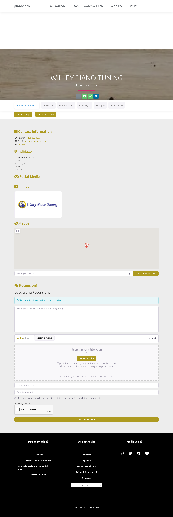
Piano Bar (38, 454)
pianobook (22, 6)
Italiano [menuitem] (85, 485)
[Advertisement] (86, 30)
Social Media (29, 176)
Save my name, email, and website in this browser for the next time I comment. (58, 398)
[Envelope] (84, 96)
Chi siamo (86, 454)
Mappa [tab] (102, 105)
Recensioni (28, 285)
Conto (133, 6)
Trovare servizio (56, 6)
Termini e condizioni (86, 466)
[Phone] (90, 96)
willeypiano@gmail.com (35, 141)
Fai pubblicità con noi (86, 472)
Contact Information (35, 131)
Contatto (86, 477)
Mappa (24, 223)
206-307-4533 (34, 137)
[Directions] (96, 96)
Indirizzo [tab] (49, 105)
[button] (86, 245)
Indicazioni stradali (145, 273)
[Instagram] (122, 453)
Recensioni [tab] (118, 105)
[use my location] (129, 273)
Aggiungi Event (116, 6)
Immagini (26, 186)
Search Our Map (38, 474)
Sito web (21, 144)
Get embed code (46, 114)
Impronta (86, 460)
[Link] (78, 96)
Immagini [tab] (86, 105)
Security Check (23, 404)
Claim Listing (23, 114)
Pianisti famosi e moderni (38, 460)
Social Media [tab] (67, 105)
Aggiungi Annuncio (93, 6)
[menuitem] (86, 485)
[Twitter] (130, 453)
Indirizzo (25, 151)
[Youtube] (147, 453)
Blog (76, 6)
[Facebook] (138, 453)
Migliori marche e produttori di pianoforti (33, 467)
